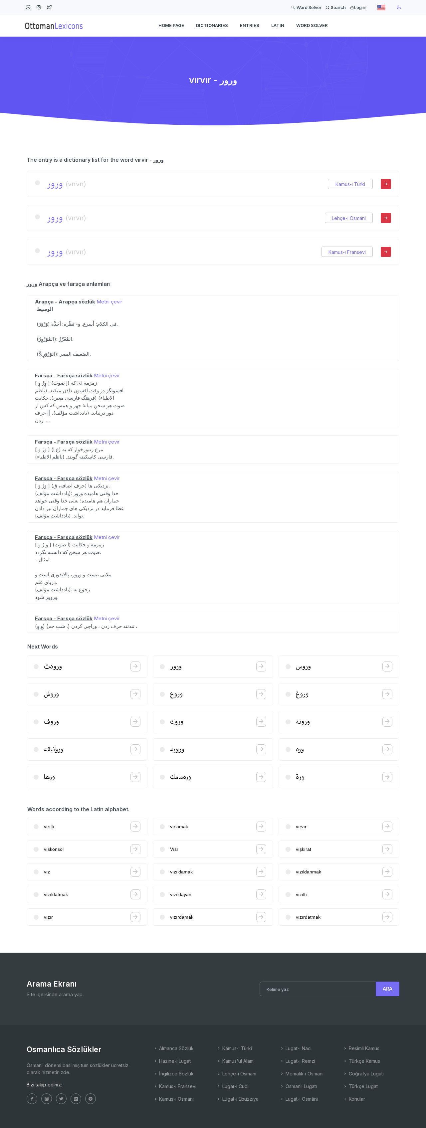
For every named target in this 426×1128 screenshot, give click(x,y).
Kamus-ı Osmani (176, 1099)
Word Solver (308, 7)
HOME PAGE (171, 25)
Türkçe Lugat (362, 1086)
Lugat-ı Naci (298, 1048)
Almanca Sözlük (176, 1048)
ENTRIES (249, 25)
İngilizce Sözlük (176, 1073)
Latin (277, 25)
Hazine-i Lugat (174, 1061)
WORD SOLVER (312, 25)
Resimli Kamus (363, 1048)
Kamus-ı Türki (350, 184)
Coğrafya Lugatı (365, 1073)
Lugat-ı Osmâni (301, 1099)
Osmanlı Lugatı (300, 1086)
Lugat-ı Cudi (235, 1086)
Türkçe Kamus (363, 1061)
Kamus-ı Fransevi (347, 252)
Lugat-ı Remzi (299, 1061)
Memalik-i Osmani (303, 1073)
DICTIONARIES (212, 25)
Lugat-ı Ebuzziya (240, 1099)
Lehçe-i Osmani (349, 218)
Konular (356, 1099)
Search (338, 7)
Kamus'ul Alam (237, 1061)
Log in (360, 7)
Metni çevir (109, 301)
